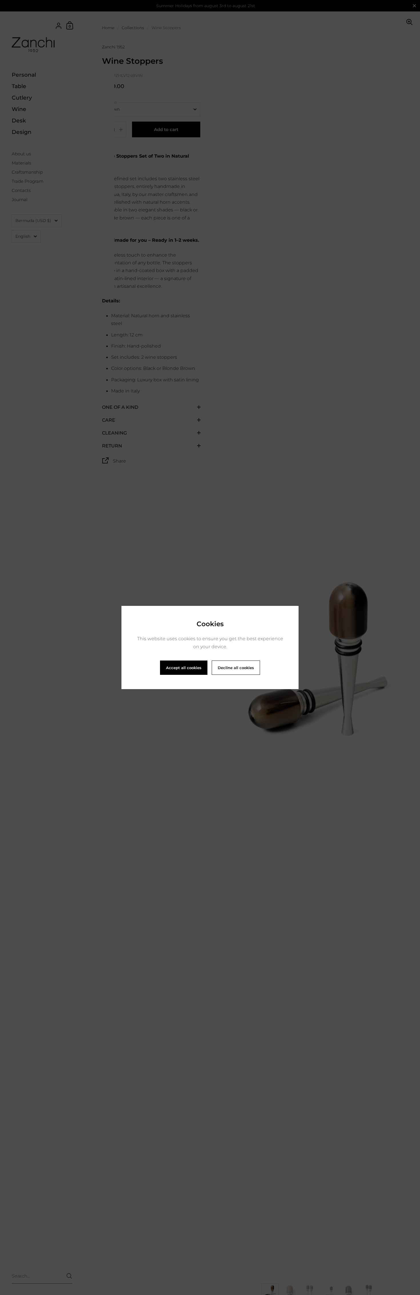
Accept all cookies (183, 667)
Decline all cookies (236, 667)
